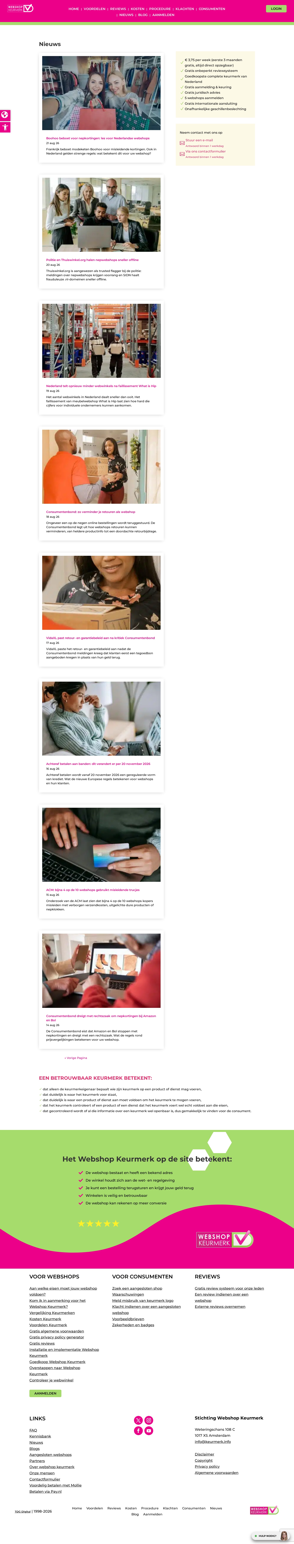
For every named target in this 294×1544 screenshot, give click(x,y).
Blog (143, 15)
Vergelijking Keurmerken (52, 1313)
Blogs (34, 1449)
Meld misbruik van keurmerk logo (142, 1300)
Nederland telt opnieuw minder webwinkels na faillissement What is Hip (101, 386)
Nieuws (126, 15)
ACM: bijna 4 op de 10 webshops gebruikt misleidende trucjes (93, 890)
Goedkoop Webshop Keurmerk (57, 1362)
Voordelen (94, 9)
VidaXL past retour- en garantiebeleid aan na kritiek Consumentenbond (100, 638)
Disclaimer (204, 1454)
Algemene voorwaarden (216, 1473)
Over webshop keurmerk (51, 1467)
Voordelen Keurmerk (48, 1325)
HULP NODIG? (267, 1535)
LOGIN (276, 9)
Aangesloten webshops (50, 1455)
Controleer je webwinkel (51, 1380)
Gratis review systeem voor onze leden (229, 1288)
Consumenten (212, 9)
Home (74, 9)
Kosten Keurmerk (45, 1319)
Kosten (137, 9)
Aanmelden (163, 15)
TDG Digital (23, 1511)
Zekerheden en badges (133, 1325)
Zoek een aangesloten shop (137, 1288)
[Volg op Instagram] (148, 1420)
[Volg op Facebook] (138, 1430)
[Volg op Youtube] (148, 1430)
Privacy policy (207, 1466)
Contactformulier (44, 1479)
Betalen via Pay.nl (45, 1491)
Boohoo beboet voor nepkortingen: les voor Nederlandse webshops (98, 138)
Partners (37, 1461)
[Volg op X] (138, 1420)
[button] (5, 127)
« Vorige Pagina (76, 1058)
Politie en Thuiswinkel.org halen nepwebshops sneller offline (92, 260)
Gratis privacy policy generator (56, 1337)
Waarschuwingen (128, 1294)
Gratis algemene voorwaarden (56, 1331)
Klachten (185, 9)
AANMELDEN (45, 1393)
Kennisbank (40, 1436)
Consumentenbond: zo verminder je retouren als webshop (90, 512)
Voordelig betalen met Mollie (55, 1485)
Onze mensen (42, 1473)
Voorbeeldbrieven (128, 1319)
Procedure (160, 9)
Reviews (118, 9)
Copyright (204, 1460)
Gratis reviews (42, 1343)
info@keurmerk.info (213, 1442)
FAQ (33, 1430)
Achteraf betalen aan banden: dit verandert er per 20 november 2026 (98, 764)
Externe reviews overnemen (220, 1306)
